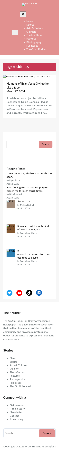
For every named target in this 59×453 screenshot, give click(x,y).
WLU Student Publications (40, 446)
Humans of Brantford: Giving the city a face (28, 85)
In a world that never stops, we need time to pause (34, 254)
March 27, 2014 (16, 91)
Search (45, 144)
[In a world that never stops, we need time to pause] (11, 265)
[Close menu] (23, 14)
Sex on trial (23, 201)
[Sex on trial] (11, 212)
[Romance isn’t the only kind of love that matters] (11, 236)
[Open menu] (15, 32)
